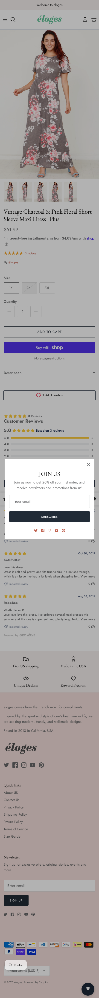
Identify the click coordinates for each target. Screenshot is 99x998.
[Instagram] (49, 530)
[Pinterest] (63, 530)
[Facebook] (42, 530)
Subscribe (49, 517)
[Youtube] (56, 530)
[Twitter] (36, 530)
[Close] (89, 464)
